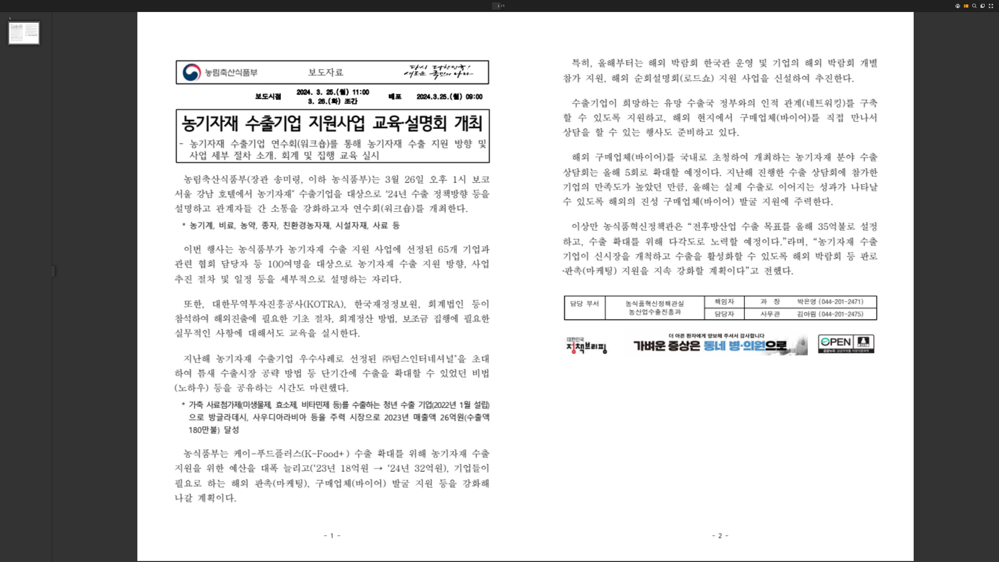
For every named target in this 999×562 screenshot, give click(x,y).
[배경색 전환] (982, 6)
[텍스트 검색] (974, 6)
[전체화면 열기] (991, 6)
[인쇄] (957, 6)
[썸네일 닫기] (966, 6)
